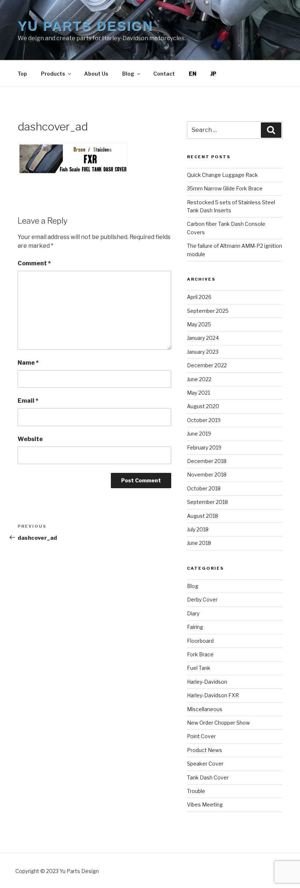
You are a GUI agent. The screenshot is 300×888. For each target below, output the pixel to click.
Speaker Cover (205, 763)
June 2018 (199, 543)
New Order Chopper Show (218, 723)
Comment (34, 263)
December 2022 (207, 365)
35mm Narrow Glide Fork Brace (225, 188)
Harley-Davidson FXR (213, 695)
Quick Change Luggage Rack (222, 175)
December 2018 (206, 461)
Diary (193, 613)
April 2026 (199, 297)
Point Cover (201, 736)
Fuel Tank (198, 668)
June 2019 (199, 433)
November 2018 (206, 474)
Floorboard (200, 641)
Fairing (195, 627)
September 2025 (208, 311)
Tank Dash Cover (208, 777)
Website (30, 439)
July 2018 (198, 529)
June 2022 (199, 379)
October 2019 (204, 420)
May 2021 (198, 393)
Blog (128, 74)
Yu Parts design (85, 25)
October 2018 (204, 488)
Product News (204, 750)
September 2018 (207, 502)
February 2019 (204, 447)
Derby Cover (202, 599)
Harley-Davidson (207, 682)
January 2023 (202, 352)
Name (28, 362)
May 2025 (199, 324)
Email (28, 400)
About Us (96, 74)
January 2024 (203, 338)
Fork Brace (200, 654)
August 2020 (203, 406)
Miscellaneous (204, 709)
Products (53, 74)
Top (22, 74)
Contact (164, 74)
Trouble (196, 791)
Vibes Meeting (205, 804)
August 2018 (202, 516)
